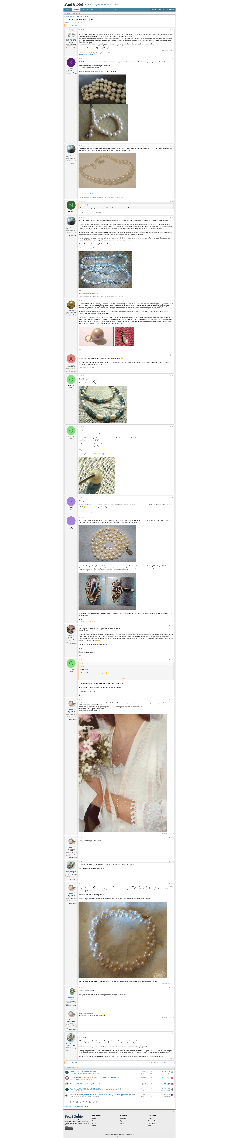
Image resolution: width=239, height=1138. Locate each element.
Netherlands (73, 643)
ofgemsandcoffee (165, 1090)
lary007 (72, 1073)
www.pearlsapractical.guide (86, 54)
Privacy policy (152, 1123)
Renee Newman (166, 1096)
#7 (173, 355)
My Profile (123, 1118)
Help (149, 1125)
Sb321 (71, 1079)
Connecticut (73, 879)
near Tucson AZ (73, 163)
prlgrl (71, 1085)
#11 (173, 517)
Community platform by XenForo (119, 1134)
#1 (173, 29)
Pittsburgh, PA (73, 719)
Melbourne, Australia (71, 1006)
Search (94, 1125)
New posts (67, 13)
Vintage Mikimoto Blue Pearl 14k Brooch (85, 1083)
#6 (173, 300)
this (93, 308)
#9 (173, 427)
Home (68, 10)
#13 (173, 659)
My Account (123, 1121)
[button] (71, 9)
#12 (173, 625)
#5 (173, 217)
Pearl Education (88, 10)
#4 (173, 201)
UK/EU (75, 47)
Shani (71, 1091)
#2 (173, 58)
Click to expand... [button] (126, 678)
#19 (173, 1010)
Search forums (76, 13)
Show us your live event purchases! (83, 1072)
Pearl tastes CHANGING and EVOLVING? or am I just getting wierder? (95, 1089)
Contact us (151, 1118)
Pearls (83, 1091)
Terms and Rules (152, 1121)
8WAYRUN (128, 1136)
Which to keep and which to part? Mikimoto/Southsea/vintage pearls (95, 1077)
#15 (173, 837)
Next (76, 25)
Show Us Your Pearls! (88, 1073)
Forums (76, 9)
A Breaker (167, 1079)
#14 (173, 699)
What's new (102, 10)
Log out (122, 1123)
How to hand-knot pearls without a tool (88, 194)
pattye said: (83, 663)
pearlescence (69, 22)
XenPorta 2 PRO (112, 1136)
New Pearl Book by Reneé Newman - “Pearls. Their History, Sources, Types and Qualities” (103, 1095)
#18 (173, 987)
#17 (173, 883)
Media (94, 1123)
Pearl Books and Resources (92, 1096)
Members (113, 10)
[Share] (170, 29)
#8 (173, 376)
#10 (173, 498)
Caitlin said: (83, 205)
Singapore (74, 371)
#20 (173, 1034)
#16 (173, 861)
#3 (173, 145)
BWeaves (167, 1073)
